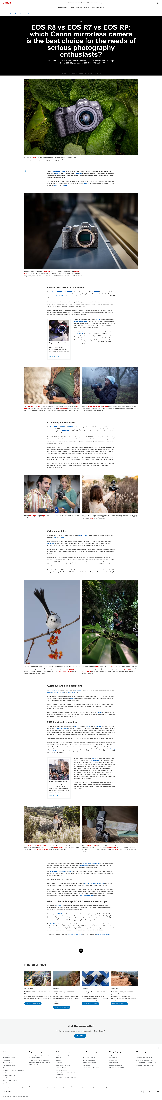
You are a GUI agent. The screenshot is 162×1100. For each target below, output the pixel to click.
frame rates (50, 543)
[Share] (81, 950)
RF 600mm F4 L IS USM (65, 671)
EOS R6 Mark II (72, 692)
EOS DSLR (65, 431)
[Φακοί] (75, 7)
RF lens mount (58, 847)
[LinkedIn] (149, 1091)
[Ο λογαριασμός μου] (158, 3)
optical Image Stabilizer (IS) (91, 863)
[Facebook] (141, 1091)
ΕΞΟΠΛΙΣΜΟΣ (85, 988)
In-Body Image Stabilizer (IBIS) (94, 883)
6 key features (79, 73)
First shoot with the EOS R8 (68, 73)
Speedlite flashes (111, 847)
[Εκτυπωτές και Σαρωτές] (90, 7)
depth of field (78, 334)
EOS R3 (57, 173)
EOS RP (67, 185)
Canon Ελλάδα (7, 1091)
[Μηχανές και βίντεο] (69, 7)
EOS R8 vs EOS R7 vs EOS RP (93, 73)
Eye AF (97, 666)
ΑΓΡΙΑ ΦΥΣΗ (56, 988)
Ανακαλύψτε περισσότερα (33, 1003)
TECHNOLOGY (114, 988)
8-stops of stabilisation (42, 849)
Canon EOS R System (58, 171)
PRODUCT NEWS (28, 988)
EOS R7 (56, 185)
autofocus (78, 690)
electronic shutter (62, 728)
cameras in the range (102, 934)
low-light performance (81, 322)
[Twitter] (153, 1091)
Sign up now (80, 1035)
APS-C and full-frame (59, 296)
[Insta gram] (145, 1091)
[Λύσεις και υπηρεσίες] (104, 7)
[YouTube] (158, 1091)
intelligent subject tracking (55, 692)
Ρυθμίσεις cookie (113, 1087)
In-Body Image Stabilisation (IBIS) (36, 846)
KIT (81, 21)
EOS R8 (34, 157)
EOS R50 (79, 173)
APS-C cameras (62, 408)
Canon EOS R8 (46, 271)
